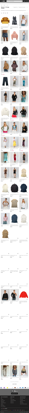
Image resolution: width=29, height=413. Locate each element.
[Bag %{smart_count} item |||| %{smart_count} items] (28, 1)
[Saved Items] (26, 1)
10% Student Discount (3, 402)
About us (11, 398)
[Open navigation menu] (1, 1)
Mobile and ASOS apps (22, 398)
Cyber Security (12, 402)
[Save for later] (9, 25)
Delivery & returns (3, 400)
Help (1, 398)
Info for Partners (21, 402)
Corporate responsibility (13, 400)
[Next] (27, 7)
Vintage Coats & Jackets (22, 7)
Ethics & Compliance (3, 406)
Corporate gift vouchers (22, 400)
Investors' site (11, 401)
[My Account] (24, 1)
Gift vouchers (21, 399)
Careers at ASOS (12, 399)
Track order (2, 399)
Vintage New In (16, 7)
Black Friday (21, 401)
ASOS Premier (2, 401)
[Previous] (12, 7)
